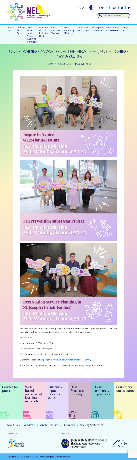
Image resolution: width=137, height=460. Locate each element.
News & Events (82, 64)
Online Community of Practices (68, 30)
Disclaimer (69, 425)
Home (49, 64)
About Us (11, 29)
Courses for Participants (83, 29)
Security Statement (91, 425)
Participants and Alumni (98, 29)
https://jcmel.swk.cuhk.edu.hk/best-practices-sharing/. (66, 359)
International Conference (112, 29)
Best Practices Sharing (55, 30)
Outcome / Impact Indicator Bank (43, 31)
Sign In (103, 7)
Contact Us (125, 29)
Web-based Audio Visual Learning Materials (32, 34)
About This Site (49, 425)
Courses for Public (21, 30)
